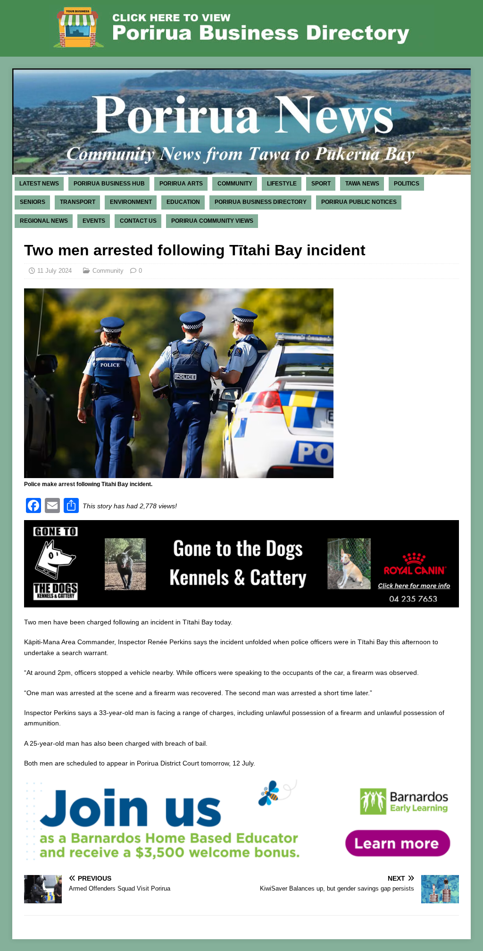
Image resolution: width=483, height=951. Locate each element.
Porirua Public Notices (359, 202)
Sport (321, 183)
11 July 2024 (54, 270)
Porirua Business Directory (261, 202)
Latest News (39, 183)
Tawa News (362, 183)
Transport (77, 202)
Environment (131, 202)
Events (94, 221)
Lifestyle (282, 183)
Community (234, 183)
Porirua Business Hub (109, 183)
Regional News (44, 221)
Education (183, 202)
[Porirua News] (241, 169)
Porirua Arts (181, 183)
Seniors (32, 202)
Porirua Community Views (212, 221)
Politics (406, 183)
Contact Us (138, 221)
